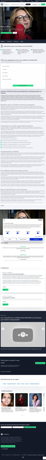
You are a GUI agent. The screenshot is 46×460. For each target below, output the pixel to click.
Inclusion (27, 383)
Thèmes (39, 4)
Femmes (18, 383)
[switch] (18, 233)
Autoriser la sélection (23, 239)
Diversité (4, 383)
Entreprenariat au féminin (11, 383)
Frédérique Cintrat (33, 407)
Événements (28, 0)
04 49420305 (5, 448)
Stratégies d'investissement (34, 383)
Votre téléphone (5, 72)
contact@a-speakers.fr (16, 454)
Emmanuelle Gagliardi (6, 407)
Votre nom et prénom (6, 66)
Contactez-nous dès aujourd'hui (8, 446)
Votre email (5, 69)
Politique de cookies (41, 454)
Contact (43, 4)
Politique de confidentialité (32, 454)
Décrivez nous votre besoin (7, 79)
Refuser (10, 239)
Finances (22, 383)
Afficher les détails (38, 236)
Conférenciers (35, 4)
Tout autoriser (36, 239)
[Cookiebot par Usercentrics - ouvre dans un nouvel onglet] (39, 220)
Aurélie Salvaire (18, 407)
